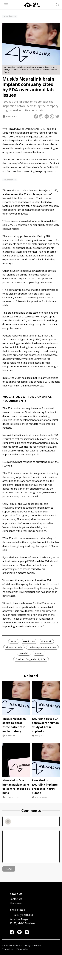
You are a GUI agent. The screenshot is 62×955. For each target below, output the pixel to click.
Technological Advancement (42, 647)
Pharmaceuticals (14, 647)
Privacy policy (22, 949)
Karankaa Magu (19, 919)
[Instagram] (27, 932)
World (14, 641)
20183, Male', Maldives (22, 923)
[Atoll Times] (31, 4)
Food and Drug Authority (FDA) (31, 659)
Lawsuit (39, 653)
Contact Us (16, 899)
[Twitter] (19, 932)
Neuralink (24, 653)
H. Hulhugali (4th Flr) (21, 915)
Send (9, 869)
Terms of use (8, 949)
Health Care (29, 641)
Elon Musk (46, 641)
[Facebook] (12, 932)
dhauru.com (16, 903)
